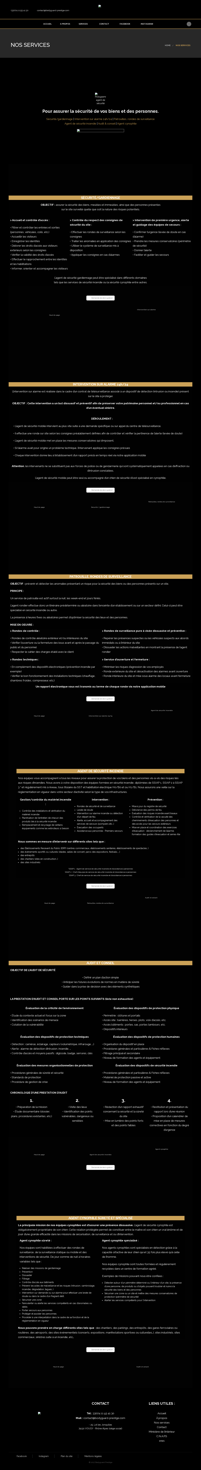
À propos (161, 1418)
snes (162, 1440)
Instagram (146, 23)
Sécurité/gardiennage (59, 119)
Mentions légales (93, 1456)
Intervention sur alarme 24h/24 (93, 119)
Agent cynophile (127, 123)
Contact (104, 23)
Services (83, 23)
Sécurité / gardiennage (100, 507)
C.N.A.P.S (161, 1436)
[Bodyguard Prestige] (104, 8)
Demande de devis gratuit (102, 298)
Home (168, 45)
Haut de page (54, 315)
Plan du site (66, 1456)
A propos (65, 23)
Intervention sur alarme (146, 309)
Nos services (162, 1422)
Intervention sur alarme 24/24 (100, 716)
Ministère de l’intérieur (162, 1431)
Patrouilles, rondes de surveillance (134, 119)
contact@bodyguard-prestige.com (104, 1418)
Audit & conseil (106, 123)
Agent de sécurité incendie (80, 123)
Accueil (47, 23)
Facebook (124, 23)
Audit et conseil (151, 898)
